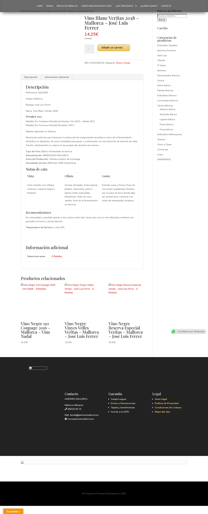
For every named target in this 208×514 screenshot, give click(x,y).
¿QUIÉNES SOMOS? (148, 6)
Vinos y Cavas (123, 62)
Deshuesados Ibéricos (168, 75)
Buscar (162, 19)
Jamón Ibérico (164, 85)
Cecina (160, 80)
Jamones (161, 70)
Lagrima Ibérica (167, 119)
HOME (40, 6)
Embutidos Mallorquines (169, 134)
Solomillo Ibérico (168, 114)
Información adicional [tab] (57, 77)
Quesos (161, 139)
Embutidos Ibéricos (167, 95)
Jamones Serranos (166, 50)
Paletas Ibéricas (165, 90)
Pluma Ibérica (166, 124)
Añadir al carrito (112, 47)
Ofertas (161, 60)
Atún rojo (162, 55)
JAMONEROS (164, 159)
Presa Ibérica (166, 129)
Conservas (162, 149)
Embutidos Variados (167, 45)
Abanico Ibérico (168, 109)
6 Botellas (57, 256)
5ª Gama (161, 65)
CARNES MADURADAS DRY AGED (96, 6)
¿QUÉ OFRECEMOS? (124, 6)
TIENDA (49, 6)
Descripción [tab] (30, 77)
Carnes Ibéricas (165, 105)
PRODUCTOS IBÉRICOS (67, 6)
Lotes (160, 154)
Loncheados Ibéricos (167, 100)
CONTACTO (166, 6)
